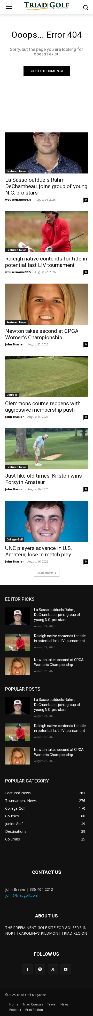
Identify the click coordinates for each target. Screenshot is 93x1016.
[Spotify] (40, 969)
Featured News (16, 171)
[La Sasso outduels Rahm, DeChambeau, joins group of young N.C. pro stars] (46, 152)
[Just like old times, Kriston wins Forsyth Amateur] (46, 448)
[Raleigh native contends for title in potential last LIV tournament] (46, 231)
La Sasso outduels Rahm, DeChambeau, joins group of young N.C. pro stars (46, 186)
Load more (45, 572)
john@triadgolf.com (21, 895)
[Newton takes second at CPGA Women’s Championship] (46, 304)
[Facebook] (27, 969)
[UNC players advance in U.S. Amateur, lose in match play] (46, 521)
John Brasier (14, 344)
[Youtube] (65, 969)
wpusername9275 (18, 199)
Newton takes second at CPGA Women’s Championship (42, 334)
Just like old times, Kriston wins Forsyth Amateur (43, 479)
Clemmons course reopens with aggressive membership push (43, 406)
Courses (12, 394)
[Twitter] (53, 969)
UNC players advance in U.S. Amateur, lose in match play (38, 551)
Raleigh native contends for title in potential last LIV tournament (46, 262)
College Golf (15, 539)
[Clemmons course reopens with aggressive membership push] (46, 376)
